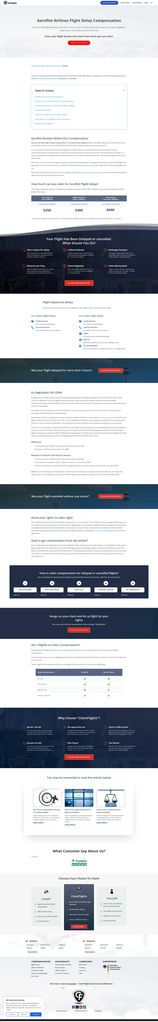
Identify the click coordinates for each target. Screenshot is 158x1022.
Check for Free (78, 43)
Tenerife (103, 948)
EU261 (146, 3)
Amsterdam (88, 945)
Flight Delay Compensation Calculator (86, 172)
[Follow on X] (77, 1007)
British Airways (45, 945)
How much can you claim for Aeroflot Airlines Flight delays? (54, 101)
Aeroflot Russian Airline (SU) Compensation (49, 97)
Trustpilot (34, 857)
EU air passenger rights (80, 522)
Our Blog (82, 967)
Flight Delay (45, 66)
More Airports (90, 952)
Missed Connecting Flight (39, 973)
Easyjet (43, 948)
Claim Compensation (109, 3)
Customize (12, 1014)
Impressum (98, 1011)
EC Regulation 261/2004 (43, 110)
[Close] (42, 998)
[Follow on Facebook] (73, 1007)
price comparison (78, 750)
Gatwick (119, 948)
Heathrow (119, 945)
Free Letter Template (62, 973)
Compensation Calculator (63, 965)
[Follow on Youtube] (80, 1007)
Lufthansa (62, 945)
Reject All (24, 1014)
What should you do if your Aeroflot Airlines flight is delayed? (55, 106)
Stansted (87, 948)
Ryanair (61, 948)
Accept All (36, 1014)
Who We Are (83, 965)
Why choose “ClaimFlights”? (44, 123)
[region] (24, 1007)
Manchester (104, 945)
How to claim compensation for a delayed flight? (51, 115)
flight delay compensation (85, 165)
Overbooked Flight (37, 970)
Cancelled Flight (137, 3)
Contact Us (82, 970)
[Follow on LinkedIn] (84, 1007)
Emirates (29, 948)
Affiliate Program (60, 970)
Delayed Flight (125, 3)
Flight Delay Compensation (49, 78)
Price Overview (60, 967)
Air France (30, 945)
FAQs (80, 973)
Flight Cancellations (37, 967)
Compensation (55, 66)
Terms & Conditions (81, 1011)
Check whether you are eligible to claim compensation (52, 119)
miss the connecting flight (103, 531)
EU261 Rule (35, 976)
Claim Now (78, 926)
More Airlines (32, 952)
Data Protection (62, 1011)
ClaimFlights (35, 66)
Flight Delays (35, 965)
